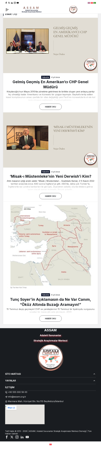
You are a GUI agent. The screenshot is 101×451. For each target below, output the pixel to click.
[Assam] (73, 9)
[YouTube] (18, 2)
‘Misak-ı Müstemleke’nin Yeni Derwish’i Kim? (50, 176)
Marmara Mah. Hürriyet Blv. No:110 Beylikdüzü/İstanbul (35, 401)
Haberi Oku (50, 107)
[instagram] (15, 2)
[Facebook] (6, 2)
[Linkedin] (12, 2)
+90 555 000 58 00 (17, 392)
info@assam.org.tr (17, 396)
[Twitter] (9, 2)
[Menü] (7, 9)
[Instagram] (17, 437)
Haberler (45, 77)
